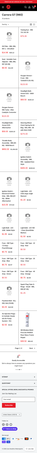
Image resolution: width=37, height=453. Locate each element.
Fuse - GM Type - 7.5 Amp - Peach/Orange (8, 245)
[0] (33, 7)
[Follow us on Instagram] (7, 424)
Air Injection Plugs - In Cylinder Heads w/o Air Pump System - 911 (9, 317)
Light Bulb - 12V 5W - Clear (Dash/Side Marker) (28, 230)
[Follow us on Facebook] (3, 424)
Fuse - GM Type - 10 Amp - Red (28, 244)
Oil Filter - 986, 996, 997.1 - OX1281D (9, 47)
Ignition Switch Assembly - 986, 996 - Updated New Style (27, 160)
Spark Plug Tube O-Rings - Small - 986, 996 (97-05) (28, 287)
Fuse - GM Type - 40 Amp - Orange (28, 273)
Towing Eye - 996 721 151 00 (27, 31)
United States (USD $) (10, 414)
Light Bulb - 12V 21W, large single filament (27, 193)
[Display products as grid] (31, 24)
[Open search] (25, 7)
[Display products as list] (34, 24)
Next (31, 348)
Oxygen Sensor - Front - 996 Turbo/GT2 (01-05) (27, 78)
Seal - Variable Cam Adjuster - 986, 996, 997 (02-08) (9, 61)
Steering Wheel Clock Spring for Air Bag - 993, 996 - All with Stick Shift (28, 126)
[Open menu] (3, 7)
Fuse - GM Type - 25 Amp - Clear (28, 260)
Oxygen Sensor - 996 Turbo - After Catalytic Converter (9, 110)
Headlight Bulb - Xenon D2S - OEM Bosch (27, 93)
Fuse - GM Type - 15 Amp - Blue (9, 260)
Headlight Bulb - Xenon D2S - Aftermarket (7, 125)
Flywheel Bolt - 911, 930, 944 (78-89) (9, 302)
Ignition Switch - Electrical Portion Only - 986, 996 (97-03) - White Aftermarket (9, 196)
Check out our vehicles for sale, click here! (18, 1)
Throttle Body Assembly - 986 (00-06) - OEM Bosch (9, 143)
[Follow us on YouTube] (10, 424)
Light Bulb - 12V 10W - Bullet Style (8, 229)
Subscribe (9, 405)
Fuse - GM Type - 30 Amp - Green (9, 273)
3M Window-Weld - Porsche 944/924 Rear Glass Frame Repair (27, 333)
